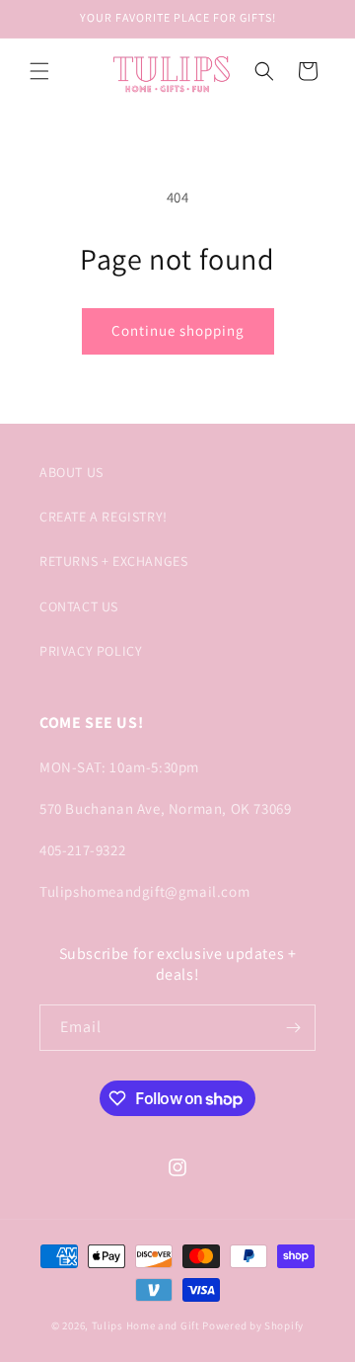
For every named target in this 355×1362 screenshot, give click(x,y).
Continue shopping (178, 330)
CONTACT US (78, 606)
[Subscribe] (293, 1027)
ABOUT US (71, 472)
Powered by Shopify (253, 1325)
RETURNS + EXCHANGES (113, 561)
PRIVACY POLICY (90, 651)
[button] (39, 71)
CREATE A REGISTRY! (103, 516)
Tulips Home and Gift (146, 1325)
